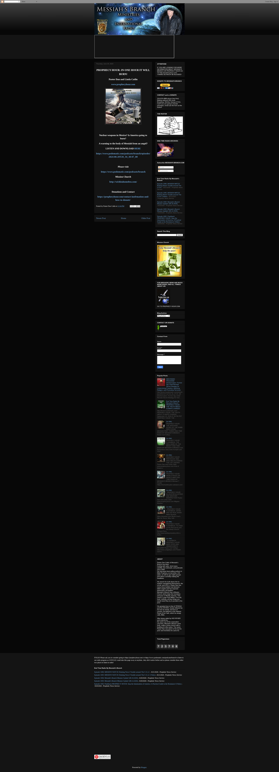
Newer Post (101, 218)
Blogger (143, 767)
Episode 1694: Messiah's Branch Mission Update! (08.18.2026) (168, 203)
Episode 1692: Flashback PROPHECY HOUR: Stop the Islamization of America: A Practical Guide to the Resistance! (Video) (169, 219)
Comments (164, 171)
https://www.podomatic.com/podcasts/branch (123, 171)
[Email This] (131, 206)
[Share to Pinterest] (139, 206)
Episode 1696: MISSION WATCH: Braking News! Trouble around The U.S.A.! (169, 185)
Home (123, 218)
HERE (137, 148)
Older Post (145, 218)
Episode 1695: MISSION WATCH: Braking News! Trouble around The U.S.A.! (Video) (169, 194)
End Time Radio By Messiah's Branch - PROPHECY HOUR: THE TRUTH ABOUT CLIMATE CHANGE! (173, 404)
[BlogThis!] (133, 206)
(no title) (169, 421)
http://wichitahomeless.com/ (123, 181)
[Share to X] (135, 206)
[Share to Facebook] (137, 206)
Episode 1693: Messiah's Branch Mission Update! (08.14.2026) (168, 210)
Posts (162, 167)
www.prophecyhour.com (123, 84)
